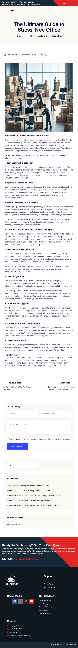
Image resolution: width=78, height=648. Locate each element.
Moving (43, 55)
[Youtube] (31, 601)
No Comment (12, 55)
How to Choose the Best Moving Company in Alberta (29, 490)
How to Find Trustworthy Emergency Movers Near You (30, 500)
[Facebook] (66, 3)
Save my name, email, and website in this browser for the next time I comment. (39, 439)
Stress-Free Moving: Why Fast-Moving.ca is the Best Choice (32, 505)
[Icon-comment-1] (20, 601)
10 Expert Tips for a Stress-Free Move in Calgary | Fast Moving (33, 495)
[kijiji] (63, 3)
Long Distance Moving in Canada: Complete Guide (28, 486)
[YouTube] (73, 3)
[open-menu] (75, 10)
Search (11, 465)
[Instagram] (70, 3)
